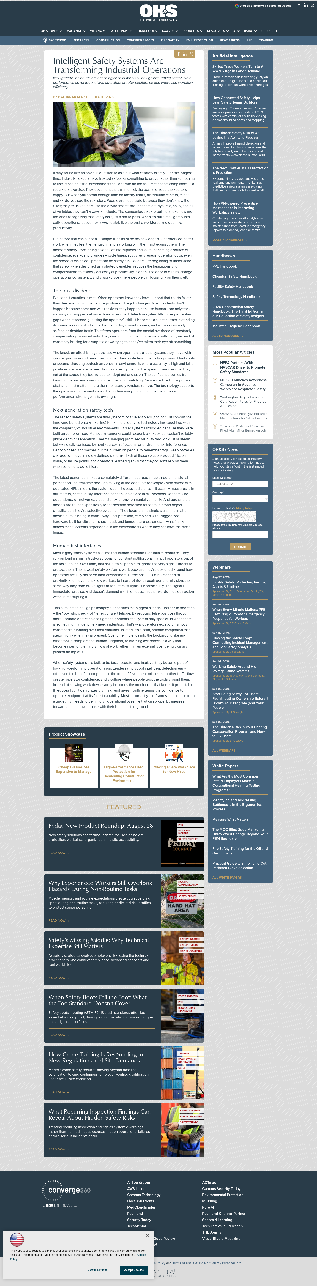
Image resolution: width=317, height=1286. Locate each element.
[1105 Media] (60, 1206)
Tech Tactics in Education (222, 1226)
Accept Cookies (134, 1270)
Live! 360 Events (140, 1201)
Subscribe (269, 31)
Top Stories (48, 31)
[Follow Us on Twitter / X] (312, 5)
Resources (216, 31)
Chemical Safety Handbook (234, 276)
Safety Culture (188, 839)
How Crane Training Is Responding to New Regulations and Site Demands (96, 1057)
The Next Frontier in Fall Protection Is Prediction (240, 170)
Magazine (74, 31)
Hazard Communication (188, 883)
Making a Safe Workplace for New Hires (174, 769)
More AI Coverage (227, 240)
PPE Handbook (224, 266)
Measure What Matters (230, 819)
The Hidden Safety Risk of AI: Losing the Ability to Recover (235, 135)
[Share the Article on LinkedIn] (184, 54)
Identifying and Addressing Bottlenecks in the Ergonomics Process (237, 805)
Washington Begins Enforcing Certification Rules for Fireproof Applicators (243, 401)
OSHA (181, 1068)
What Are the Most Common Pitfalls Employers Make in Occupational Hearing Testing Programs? (236, 783)
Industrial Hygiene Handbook (236, 326)
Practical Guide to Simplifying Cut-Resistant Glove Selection (239, 865)
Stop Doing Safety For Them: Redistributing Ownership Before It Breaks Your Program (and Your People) (240, 701)
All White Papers (227, 877)
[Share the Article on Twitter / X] (190, 54)
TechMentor (136, 1226)
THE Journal (212, 1232)
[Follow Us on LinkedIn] (306, 5)
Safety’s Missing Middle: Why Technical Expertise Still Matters (99, 943)
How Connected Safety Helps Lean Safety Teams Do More (236, 100)
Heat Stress (230, 40)
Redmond (135, 1213)
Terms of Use (182, 1263)
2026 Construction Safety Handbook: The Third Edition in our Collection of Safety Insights (238, 311)
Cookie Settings (98, 1270)
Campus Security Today (221, 1189)
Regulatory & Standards (187, 1009)
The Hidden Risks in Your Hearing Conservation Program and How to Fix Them (239, 731)
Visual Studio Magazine (221, 1238)
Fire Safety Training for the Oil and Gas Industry (240, 851)
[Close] (147, 1235)
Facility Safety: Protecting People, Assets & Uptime (239, 584)
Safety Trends (187, 896)
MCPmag (209, 1201)
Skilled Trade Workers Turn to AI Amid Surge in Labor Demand (238, 68)
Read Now (57, 853)
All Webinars (223, 750)
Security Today (139, 1220)
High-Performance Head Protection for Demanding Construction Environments (124, 774)
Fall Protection (199, 40)
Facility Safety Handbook (232, 286)
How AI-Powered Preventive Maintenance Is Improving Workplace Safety (235, 208)
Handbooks (147, 31)
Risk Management (191, 950)
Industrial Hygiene (185, 832)
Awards (168, 31)
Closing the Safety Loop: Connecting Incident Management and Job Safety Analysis (239, 642)
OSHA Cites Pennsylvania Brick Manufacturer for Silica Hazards (243, 416)
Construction (108, 40)
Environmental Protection (222, 1195)
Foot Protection (188, 996)
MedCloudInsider (141, 1207)
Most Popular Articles (233, 352)
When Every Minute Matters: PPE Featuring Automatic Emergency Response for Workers (238, 614)
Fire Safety (170, 40)
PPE (249, 40)
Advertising (243, 31)
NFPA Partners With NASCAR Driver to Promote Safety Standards (242, 367)
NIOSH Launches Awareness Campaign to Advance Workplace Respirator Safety (243, 384)
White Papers (121, 31)
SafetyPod (57, 40)
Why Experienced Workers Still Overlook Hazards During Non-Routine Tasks (100, 886)
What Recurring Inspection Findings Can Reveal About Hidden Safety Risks (100, 1114)
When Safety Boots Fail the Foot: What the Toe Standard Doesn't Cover (98, 1000)
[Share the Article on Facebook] (177, 54)
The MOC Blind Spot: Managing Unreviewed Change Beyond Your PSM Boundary (240, 834)
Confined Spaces (140, 40)
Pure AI (208, 1207)
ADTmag (209, 1182)
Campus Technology (144, 1195)
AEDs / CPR (81, 40)
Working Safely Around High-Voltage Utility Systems (236, 668)
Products (191, 31)
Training (266, 40)
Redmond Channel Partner (223, 1213)
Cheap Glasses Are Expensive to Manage (73, 769)
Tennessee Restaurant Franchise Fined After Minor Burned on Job (243, 428)
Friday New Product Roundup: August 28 (101, 826)
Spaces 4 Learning (217, 1220)
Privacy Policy (244, 508)
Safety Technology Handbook (236, 297)
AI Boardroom (138, 1182)
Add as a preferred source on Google (266, 6)
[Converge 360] (66, 1191)
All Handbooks (225, 336)
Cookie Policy (155, 1263)
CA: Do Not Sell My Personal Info (217, 1263)
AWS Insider (137, 1189)
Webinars (98, 31)
